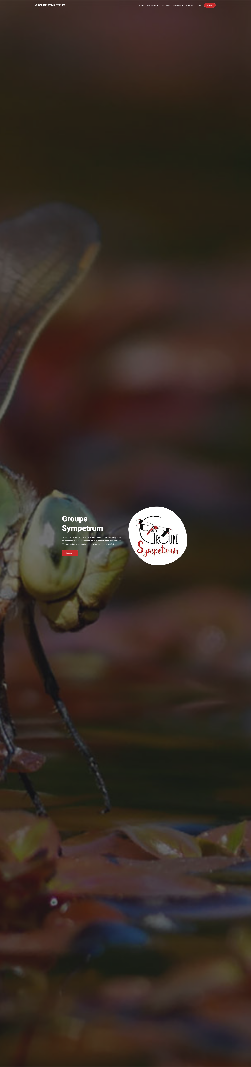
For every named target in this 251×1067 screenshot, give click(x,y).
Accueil (141, 5)
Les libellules (151, 5)
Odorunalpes (165, 5)
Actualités (189, 5)
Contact (199, 5)
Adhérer (210, 5)
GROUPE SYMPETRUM (50, 5)
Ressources (177, 5)
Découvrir (70, 553)
